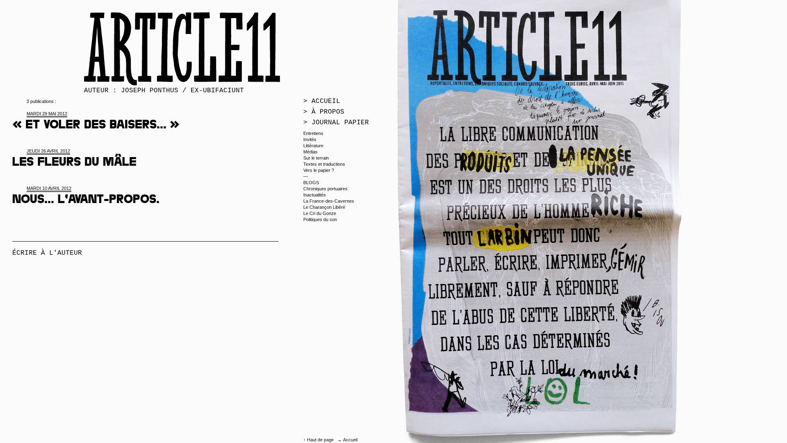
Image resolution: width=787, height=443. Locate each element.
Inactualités (314, 194)
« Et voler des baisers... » (96, 125)
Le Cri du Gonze (319, 213)
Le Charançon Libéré (324, 207)
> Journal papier (336, 122)
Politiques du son (320, 219)
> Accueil (321, 101)
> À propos (323, 112)
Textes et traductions (324, 164)
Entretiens (313, 133)
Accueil (350, 439)
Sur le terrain (316, 157)
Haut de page (321, 439)
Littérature (313, 145)
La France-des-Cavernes (328, 201)
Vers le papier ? (318, 170)
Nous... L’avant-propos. (85, 200)
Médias (310, 151)
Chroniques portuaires (325, 188)
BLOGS (311, 182)
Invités (309, 139)
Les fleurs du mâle (74, 163)
